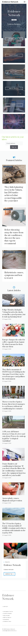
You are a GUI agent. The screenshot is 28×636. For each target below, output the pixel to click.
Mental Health (7, 617)
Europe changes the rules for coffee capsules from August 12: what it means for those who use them (13, 343)
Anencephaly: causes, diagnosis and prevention (12, 499)
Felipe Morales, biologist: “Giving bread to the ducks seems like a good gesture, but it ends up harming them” (13, 313)
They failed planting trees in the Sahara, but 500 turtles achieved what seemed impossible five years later (13, 194)
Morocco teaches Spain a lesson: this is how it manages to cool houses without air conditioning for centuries (13, 405)
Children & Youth (8, 252)
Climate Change (8, 166)
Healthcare (18, 252)
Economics (6, 619)
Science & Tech (7, 621)
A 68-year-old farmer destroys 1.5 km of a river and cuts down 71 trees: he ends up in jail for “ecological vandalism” (14, 436)
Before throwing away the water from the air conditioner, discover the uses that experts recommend (13, 237)
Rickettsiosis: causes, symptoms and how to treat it (14, 275)
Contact (5, 606)
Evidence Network (10, 2)
